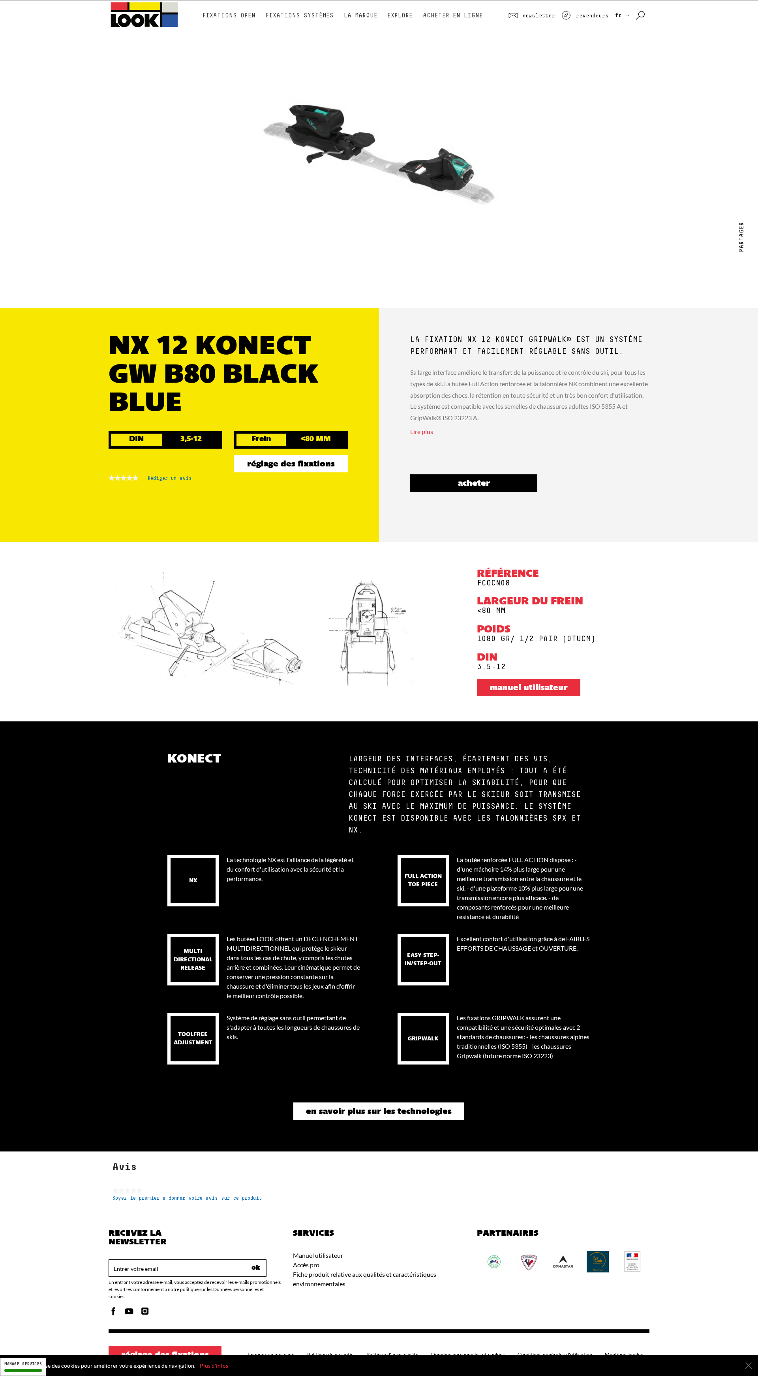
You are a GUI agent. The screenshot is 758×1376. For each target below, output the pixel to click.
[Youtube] (129, 1313)
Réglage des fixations (291, 464)
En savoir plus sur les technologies (379, 1112)
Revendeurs (590, 16)
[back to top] (735, 1353)
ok (255, 1268)
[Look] (144, 26)
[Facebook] (113, 1313)
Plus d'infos (214, 1365)
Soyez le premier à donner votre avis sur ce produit (187, 1198)
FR (620, 15)
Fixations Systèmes (300, 16)
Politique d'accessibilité (392, 1354)
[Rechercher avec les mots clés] (641, 15)
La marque (360, 16)
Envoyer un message (271, 1354)
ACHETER (474, 484)
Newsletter (537, 16)
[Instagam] (145, 1313)
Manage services (23, 1364)
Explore (400, 16)
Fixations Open (229, 16)
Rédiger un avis (170, 480)
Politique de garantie (330, 1354)
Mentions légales (624, 1354)
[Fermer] (748, 1366)
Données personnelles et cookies (468, 1354)
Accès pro (306, 1264)
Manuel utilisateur (529, 688)
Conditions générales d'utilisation (555, 1354)
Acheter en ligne (453, 16)
